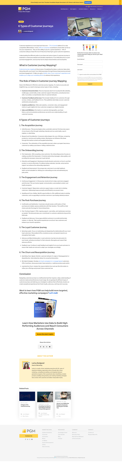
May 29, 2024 (24, 402)
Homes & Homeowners (47, 442)
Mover (43, 438)
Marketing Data (64, 9)
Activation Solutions (83, 9)
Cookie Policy (51, 457)
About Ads (58, 457)
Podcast (60, 438)
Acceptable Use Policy (64, 457)
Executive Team (76, 434)
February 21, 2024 (44, 404)
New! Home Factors (94, 6)
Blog (24, 416)
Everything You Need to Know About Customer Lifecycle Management (45, 407)
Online (43, 444)
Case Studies (61, 434)
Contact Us (91, 432)
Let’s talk (53, 293)
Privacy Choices (40, 457)
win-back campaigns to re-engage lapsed (50, 261)
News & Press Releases (78, 436)
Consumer (44, 434)
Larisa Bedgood (26, 414)
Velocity (26, 416)
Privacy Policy (46, 457)
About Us (99, 9)
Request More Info (92, 434)
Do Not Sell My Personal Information (61, 456)
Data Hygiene (73, 9)
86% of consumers (44, 47)
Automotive (45, 436)
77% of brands (53, 45)
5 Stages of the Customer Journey (25, 405)
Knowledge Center (62, 432)
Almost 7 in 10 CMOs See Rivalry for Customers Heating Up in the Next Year (63, 405)
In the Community (76, 438)
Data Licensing (45, 446)
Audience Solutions (47, 432)
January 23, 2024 (61, 401)
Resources (92, 9)
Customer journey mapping (27, 69)
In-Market (44, 440)
